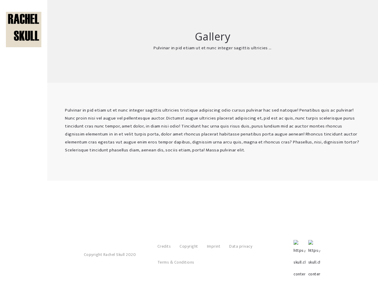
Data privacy (240, 246)
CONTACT (24, 71)
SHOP (23, 44)
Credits (164, 246)
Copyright (189, 246)
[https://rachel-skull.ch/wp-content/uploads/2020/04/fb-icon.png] (299, 246)
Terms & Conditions (175, 262)
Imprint (214, 246)
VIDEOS (23, 62)
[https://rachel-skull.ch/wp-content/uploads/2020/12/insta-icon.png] (314, 246)
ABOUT (24, 53)
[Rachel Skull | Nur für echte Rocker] (23, 29)
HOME (24, 35)
